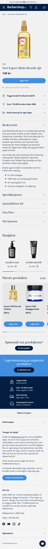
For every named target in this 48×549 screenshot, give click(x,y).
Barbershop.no (12, 543)
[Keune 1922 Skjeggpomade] (35, 293)
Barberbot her (18, 437)
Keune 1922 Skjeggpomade (32, 307)
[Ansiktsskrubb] (33, 249)
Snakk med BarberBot (14, 478)
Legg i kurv (24, 80)
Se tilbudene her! (24, 370)
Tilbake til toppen (24, 413)
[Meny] (3, 7)
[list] (24, 39)
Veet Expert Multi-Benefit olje (17, 14)
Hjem (4, 14)
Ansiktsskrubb (34, 262)
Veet (4, 64)
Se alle (43, 278)
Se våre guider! (24, 348)
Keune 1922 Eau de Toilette (12, 307)
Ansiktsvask (12, 262)
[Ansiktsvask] (12, 249)
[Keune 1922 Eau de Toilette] (13, 293)
